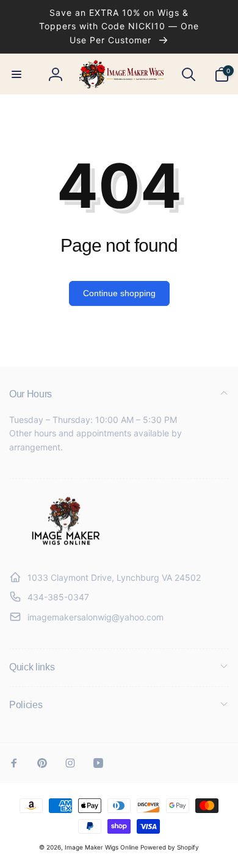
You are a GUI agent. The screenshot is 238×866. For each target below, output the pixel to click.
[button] (16, 74)
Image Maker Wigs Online (102, 847)
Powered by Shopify (169, 847)
